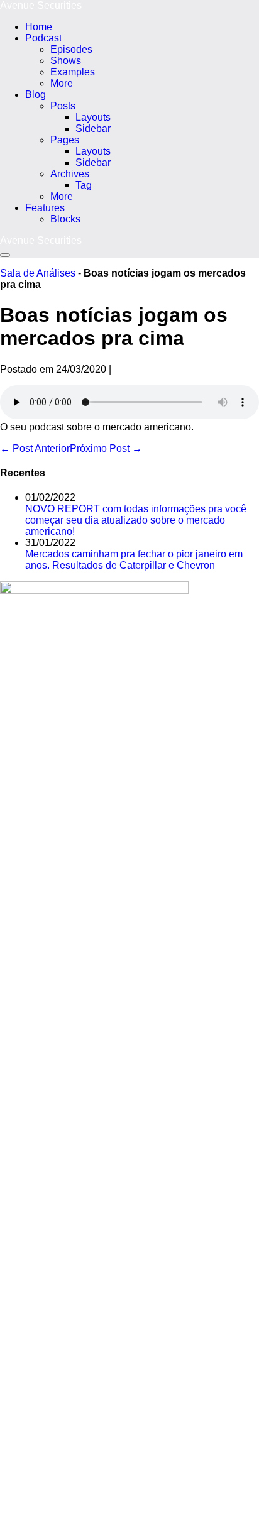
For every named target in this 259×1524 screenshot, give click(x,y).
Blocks (65, 219)
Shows (65, 60)
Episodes (71, 49)
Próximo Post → (106, 448)
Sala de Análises (37, 273)
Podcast (43, 38)
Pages (64, 139)
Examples (72, 72)
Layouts (93, 117)
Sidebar (93, 128)
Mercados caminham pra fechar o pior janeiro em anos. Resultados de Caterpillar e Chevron (134, 560)
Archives (69, 173)
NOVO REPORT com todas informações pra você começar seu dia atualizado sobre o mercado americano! (135, 520)
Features (45, 207)
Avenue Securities (41, 5)
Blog (35, 94)
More (61, 83)
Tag (83, 185)
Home (38, 26)
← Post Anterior (35, 448)
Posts (62, 106)
